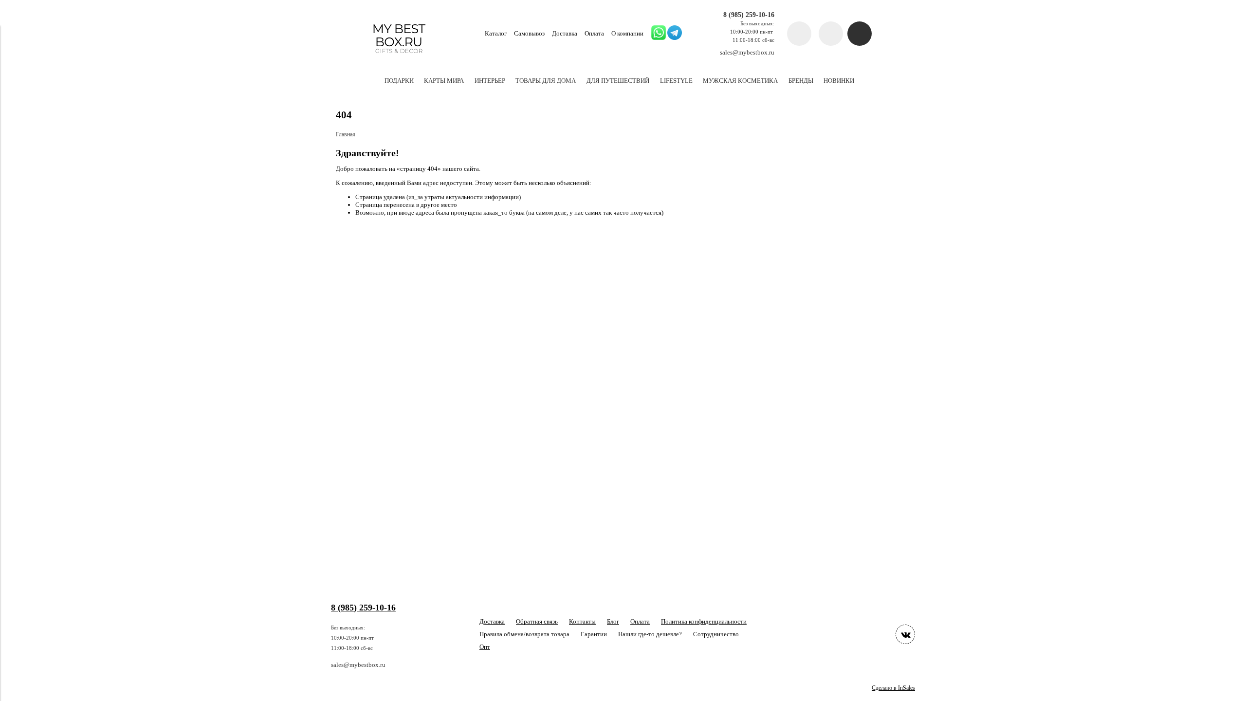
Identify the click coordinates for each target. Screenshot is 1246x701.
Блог (613, 621)
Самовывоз (529, 33)
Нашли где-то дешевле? (650, 634)
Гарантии (594, 634)
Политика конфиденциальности (704, 621)
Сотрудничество (716, 634)
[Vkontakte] (905, 634)
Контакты (582, 621)
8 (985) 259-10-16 (748, 14)
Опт (484, 646)
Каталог (496, 33)
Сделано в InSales (893, 688)
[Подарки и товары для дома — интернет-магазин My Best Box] (399, 57)
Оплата (594, 33)
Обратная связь (537, 621)
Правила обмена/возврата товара (524, 634)
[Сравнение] (831, 33)
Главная (345, 134)
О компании (627, 33)
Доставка (564, 33)
